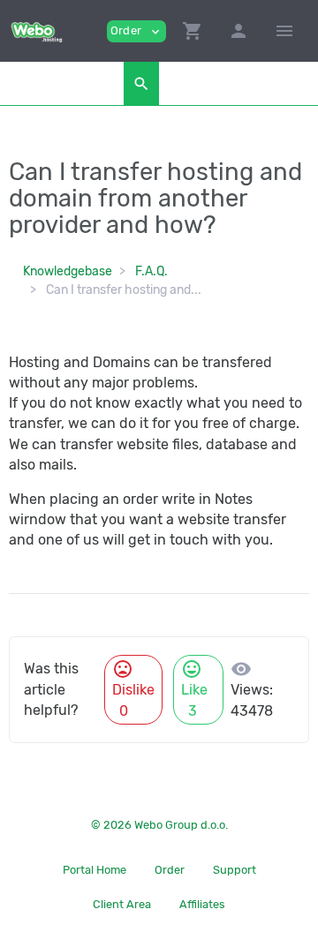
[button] (192, 30)
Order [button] (136, 31)
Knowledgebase (67, 271)
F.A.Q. (151, 271)
